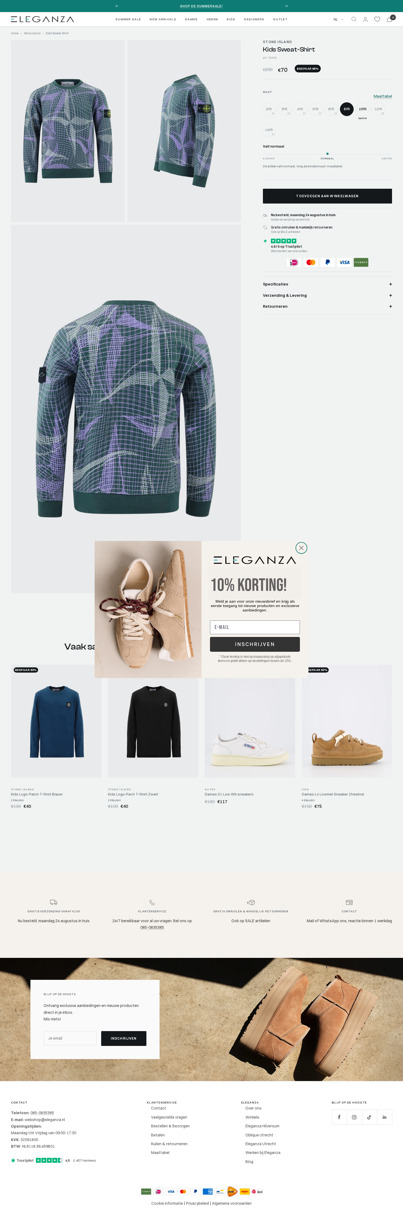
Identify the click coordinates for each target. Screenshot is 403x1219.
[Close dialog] (301, 548)
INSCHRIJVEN (255, 644)
